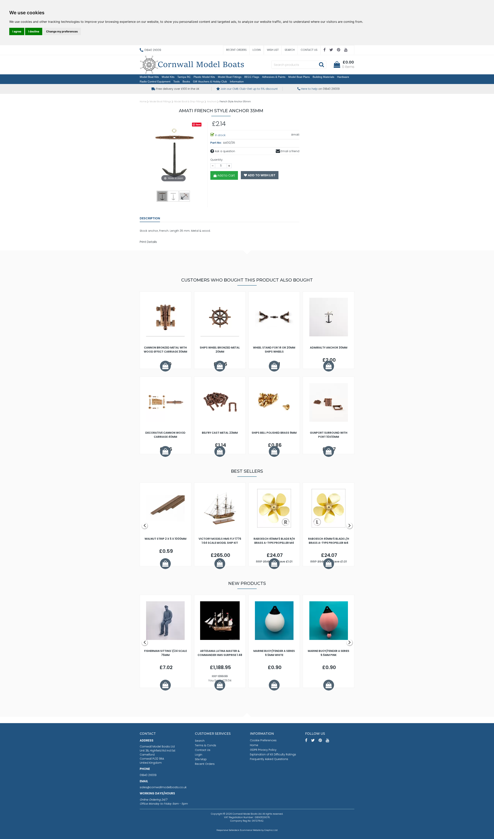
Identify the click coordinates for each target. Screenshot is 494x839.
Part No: (216, 143)
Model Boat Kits (149, 76)
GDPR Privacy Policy (263, 750)
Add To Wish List (261, 175)
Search (290, 50)
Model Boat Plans (299, 76)
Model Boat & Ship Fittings (189, 101)
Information (237, 81)
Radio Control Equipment (155, 81)
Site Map (201, 759)
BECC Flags (251, 76)
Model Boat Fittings (229, 76)
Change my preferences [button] (62, 31)
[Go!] (321, 64)
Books (186, 81)
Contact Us (309, 50)
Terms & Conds (205, 745)
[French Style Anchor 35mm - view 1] (162, 196)
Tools (176, 81)
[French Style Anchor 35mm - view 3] (184, 196)
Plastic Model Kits (204, 76)
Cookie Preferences (263, 740)
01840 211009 (148, 775)
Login (257, 50)
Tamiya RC (184, 76)
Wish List (273, 50)
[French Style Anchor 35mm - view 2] (173, 196)
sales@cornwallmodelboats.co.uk (163, 787)
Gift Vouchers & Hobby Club (210, 81)
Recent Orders (236, 50)
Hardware (343, 76)
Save (198, 124)
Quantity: (216, 160)
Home (143, 101)
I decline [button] (33, 31)
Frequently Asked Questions (269, 759)
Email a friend (289, 151)
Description (150, 218)
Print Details (148, 242)
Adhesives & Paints (273, 76)
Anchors (212, 101)
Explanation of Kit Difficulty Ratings (273, 754)
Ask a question (224, 151)
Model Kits (168, 76)
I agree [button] (16, 31)
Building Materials (323, 76)
